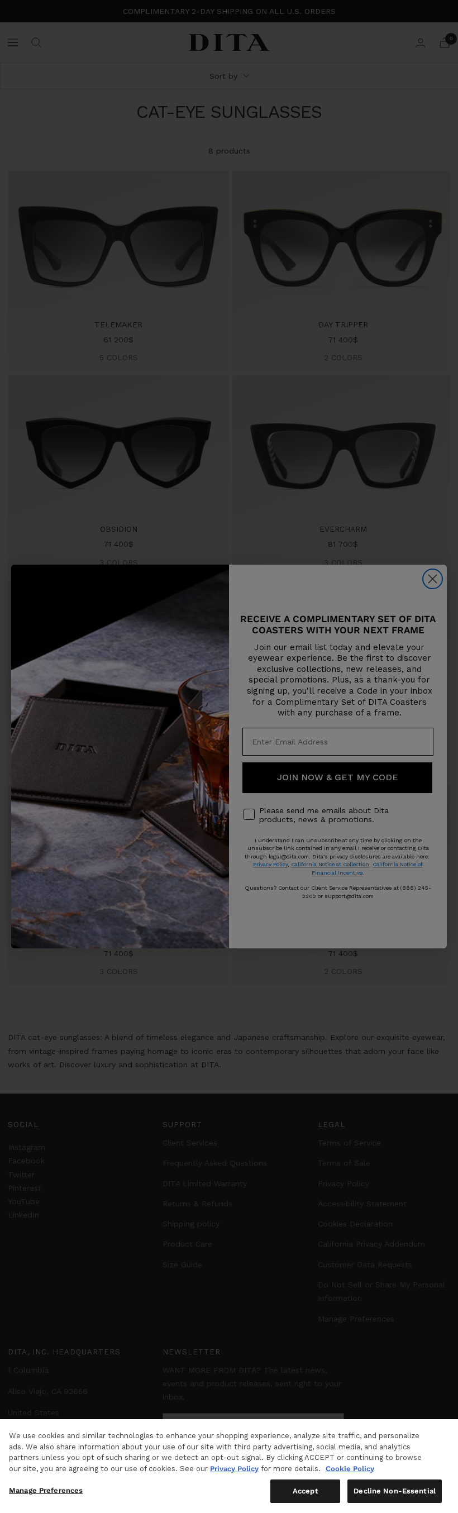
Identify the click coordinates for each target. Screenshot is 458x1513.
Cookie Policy (350, 1468)
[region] (229, 1466)
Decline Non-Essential (395, 1491)
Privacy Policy (234, 1468)
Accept (305, 1491)
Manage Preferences (46, 1490)
